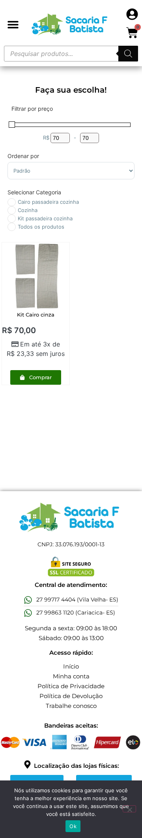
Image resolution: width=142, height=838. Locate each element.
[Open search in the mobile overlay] (71, 53)
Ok (73, 826)
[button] (13, 25)
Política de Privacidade (71, 686)
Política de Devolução (71, 696)
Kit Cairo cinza (35, 314)
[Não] (129, 808)
